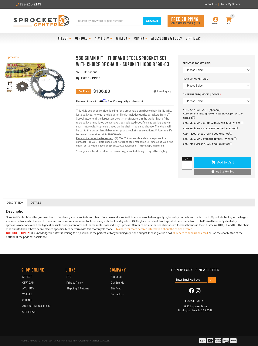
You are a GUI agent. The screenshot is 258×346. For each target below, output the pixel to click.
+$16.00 (212, 123)
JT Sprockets (11, 57)
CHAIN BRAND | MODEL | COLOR (201, 94)
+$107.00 (206, 133)
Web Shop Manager (99, 341)
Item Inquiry (164, 91)
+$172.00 (206, 144)
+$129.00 (208, 139)
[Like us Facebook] (191, 291)
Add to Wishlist (225, 171)
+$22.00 (209, 128)
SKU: (79, 72)
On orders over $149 (185, 20)
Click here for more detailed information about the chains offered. (153, 229)
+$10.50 (213, 115)
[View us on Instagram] (198, 291)
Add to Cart (225, 162)
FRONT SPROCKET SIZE (196, 63)
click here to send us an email (190, 233)
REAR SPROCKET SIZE (195, 78)
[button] (118, 21)
